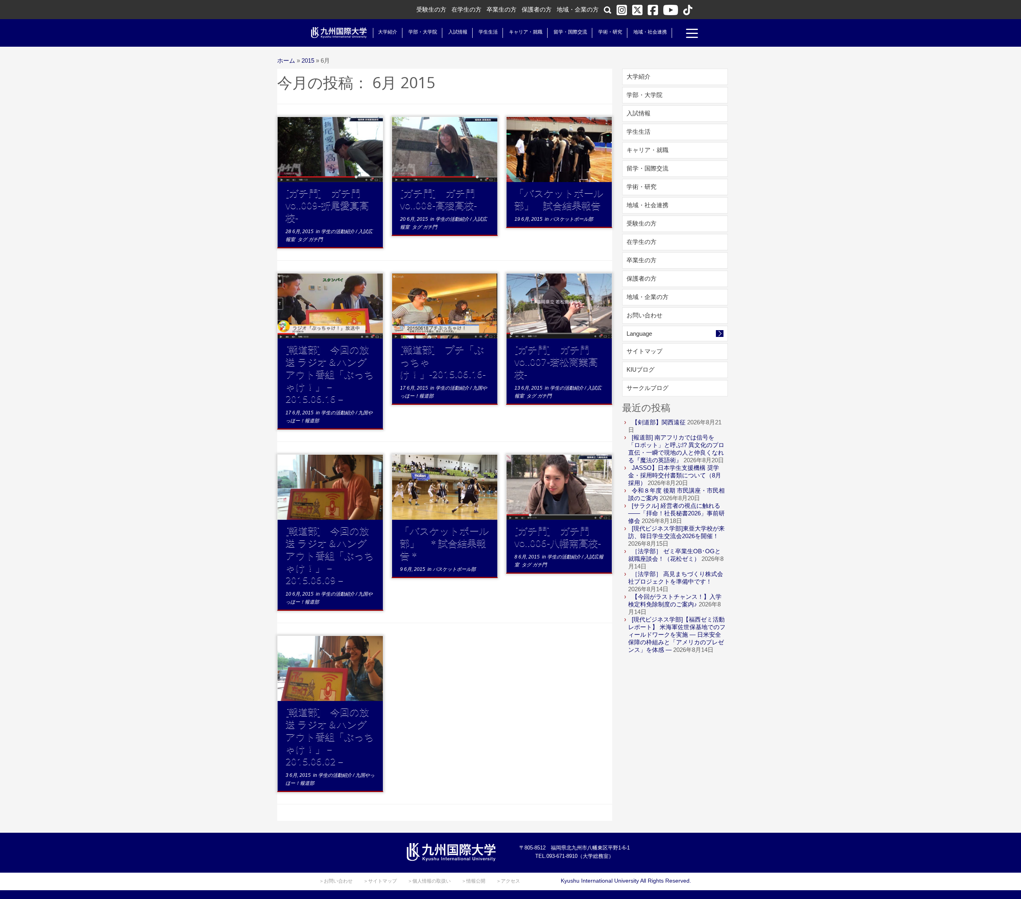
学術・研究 (610, 32)
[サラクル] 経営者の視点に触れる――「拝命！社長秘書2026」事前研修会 (676, 513)
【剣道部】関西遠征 (659, 422)
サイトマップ (644, 351)
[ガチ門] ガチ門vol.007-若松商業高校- (556, 361)
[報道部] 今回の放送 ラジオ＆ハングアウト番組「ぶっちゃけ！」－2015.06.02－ (330, 736)
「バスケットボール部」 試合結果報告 (558, 199)
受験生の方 (431, 9)
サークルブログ (647, 387)
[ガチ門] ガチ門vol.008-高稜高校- (438, 199)
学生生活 (488, 32)
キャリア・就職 (525, 32)
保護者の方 (537, 9)
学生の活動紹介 (338, 231)
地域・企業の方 (578, 9)
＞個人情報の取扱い (429, 881)
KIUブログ (640, 369)
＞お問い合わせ (336, 881)
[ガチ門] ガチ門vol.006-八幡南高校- (557, 536)
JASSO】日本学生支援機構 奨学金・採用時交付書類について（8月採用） (674, 475)
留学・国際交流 (570, 32)
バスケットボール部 (571, 219)
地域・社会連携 (650, 32)
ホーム (286, 60)
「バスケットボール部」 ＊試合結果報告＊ (444, 543)
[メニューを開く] (692, 34)
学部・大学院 (422, 32)
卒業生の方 (501, 9)
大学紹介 (387, 32)
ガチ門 (315, 239)
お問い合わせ (644, 315)
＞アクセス (508, 881)
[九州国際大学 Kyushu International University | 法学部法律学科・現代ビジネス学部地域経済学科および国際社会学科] (339, 32)
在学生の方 (466, 9)
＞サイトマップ (380, 881)
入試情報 (457, 32)
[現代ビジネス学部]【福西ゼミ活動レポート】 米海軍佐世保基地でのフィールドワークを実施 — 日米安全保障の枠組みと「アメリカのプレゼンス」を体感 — (676, 634)
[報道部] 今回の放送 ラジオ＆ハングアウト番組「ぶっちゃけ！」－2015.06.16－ (330, 374)
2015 (308, 60)
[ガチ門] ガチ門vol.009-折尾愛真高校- (327, 205)
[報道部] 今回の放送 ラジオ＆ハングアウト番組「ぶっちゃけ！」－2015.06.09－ (330, 555)
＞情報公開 (473, 881)
